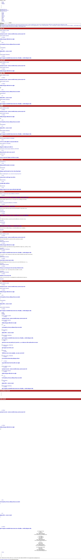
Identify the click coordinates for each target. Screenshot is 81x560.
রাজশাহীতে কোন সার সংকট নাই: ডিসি (5, 275)
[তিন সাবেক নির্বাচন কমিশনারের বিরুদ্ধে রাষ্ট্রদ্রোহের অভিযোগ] (7, 355)
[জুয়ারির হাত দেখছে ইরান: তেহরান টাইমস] (8, 202)
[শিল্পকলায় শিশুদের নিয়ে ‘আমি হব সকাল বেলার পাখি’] (9, 148)
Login (3, 2)
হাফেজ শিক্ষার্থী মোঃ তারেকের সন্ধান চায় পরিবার (7, 260)
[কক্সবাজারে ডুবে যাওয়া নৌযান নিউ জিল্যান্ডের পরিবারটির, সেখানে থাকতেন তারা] (9, 193)
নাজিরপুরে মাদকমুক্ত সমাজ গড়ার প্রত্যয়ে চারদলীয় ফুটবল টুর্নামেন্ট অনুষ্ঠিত (10, 189)
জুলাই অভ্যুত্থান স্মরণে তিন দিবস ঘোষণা (8, 347)
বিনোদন (3, 20)
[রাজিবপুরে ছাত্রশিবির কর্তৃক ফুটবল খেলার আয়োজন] (3, 161)
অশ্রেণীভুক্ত (3, 32)
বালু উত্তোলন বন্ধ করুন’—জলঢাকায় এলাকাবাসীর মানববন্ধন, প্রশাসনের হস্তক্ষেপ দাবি (32, 24)
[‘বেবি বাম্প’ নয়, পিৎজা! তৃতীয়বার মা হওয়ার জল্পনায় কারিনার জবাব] (7, 138)
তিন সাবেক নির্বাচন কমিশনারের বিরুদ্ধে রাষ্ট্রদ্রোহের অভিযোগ (10, 358)
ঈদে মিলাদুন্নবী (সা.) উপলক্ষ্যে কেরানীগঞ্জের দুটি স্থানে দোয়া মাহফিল (25, 25)
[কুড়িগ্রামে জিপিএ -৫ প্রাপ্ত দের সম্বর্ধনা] (3, 47)
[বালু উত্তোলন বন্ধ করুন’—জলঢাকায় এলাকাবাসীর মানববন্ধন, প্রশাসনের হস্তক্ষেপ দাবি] (4, 30)
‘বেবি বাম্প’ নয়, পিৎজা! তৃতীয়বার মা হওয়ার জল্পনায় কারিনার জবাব (9, 141)
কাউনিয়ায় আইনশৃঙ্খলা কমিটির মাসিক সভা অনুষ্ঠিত (61, 24)
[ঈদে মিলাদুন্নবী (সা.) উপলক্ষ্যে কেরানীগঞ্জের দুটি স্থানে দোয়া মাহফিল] (0, 87)
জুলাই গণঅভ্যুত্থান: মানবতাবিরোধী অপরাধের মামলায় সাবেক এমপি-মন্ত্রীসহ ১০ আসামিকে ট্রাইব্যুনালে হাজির (15, 103)
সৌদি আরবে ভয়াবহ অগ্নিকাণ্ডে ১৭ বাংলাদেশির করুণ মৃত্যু (10, 226)
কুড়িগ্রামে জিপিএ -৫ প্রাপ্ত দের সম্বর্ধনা (49, 25)
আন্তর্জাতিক (3, 195)
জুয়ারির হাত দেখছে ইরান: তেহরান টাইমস (7, 206)
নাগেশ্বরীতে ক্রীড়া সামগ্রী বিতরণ (5, 183)
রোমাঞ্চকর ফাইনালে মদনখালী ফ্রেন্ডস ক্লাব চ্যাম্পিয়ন (7, 177)
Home (3, 12)
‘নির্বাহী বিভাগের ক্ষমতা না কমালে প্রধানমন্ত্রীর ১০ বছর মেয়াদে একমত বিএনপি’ (13, 353)
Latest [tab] (3, 312)
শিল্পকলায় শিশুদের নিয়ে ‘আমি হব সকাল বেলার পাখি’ (7, 152)
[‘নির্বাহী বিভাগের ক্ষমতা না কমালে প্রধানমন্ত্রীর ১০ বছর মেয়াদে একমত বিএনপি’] (4, 350)
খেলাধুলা (3, 19)
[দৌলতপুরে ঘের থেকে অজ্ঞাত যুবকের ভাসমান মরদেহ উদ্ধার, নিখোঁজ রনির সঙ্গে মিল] (4, 264)
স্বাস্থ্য (2, 16)
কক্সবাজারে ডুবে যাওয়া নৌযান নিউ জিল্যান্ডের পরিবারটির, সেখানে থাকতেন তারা (14, 197)
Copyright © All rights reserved (5, 559)
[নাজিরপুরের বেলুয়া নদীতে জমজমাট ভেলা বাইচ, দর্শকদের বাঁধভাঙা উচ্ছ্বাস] (2, 167)
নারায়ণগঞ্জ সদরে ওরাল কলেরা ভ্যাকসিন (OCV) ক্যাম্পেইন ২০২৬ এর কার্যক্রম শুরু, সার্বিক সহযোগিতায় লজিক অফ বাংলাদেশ (20, 342)
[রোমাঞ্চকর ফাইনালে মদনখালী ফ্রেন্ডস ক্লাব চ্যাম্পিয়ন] (10, 173)
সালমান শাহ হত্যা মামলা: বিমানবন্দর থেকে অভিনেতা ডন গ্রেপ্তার (9, 157)
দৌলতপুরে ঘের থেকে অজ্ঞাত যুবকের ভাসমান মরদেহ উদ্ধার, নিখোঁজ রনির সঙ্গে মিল (11, 267)
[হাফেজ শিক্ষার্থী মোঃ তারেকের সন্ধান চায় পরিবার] (4, 256)
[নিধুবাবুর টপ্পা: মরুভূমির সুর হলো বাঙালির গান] (5, 143)
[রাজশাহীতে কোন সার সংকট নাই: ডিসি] (4, 272)
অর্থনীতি (3, 14)
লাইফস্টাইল (3, 21)
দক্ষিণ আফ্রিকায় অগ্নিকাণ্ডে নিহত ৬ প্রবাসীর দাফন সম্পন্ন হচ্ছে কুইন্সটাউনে (14, 215)
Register (3, 3)
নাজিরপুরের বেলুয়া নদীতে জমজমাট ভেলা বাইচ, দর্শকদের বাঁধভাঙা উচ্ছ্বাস (10, 171)
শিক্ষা (2, 18)
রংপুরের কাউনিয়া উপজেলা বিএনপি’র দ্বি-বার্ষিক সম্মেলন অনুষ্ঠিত (11, 362)
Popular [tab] (3, 313)
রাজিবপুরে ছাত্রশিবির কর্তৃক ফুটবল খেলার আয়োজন (7, 165)
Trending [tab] (3, 314)
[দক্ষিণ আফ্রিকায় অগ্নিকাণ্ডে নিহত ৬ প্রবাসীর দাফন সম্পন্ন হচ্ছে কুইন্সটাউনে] (2, 211)
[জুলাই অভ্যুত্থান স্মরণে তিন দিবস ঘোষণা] (7, 345)
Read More (2, 201)
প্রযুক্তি (3, 17)
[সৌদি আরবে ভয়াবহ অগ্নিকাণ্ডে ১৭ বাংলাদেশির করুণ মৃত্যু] (2, 222)
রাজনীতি (3, 13)
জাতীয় (2, 15)
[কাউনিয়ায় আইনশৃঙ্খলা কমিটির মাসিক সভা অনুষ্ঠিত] (4, 35)
